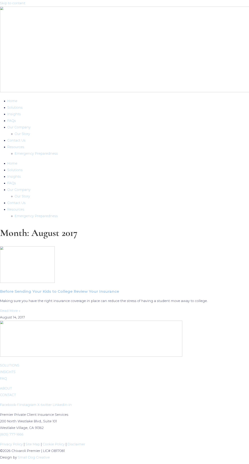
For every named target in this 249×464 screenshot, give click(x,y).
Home (12, 101)
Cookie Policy (54, 444)
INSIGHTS (7, 372)
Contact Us (16, 140)
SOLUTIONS (9, 365)
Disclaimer (76, 444)
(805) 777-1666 (12, 434)
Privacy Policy (11, 444)
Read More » (10, 311)
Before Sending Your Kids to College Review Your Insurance (59, 291)
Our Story (22, 134)
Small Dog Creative (34, 457)
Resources (15, 147)
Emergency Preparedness (36, 154)
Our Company (19, 127)
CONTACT (8, 395)
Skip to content (12, 3)
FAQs (11, 121)
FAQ (3, 379)
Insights (14, 114)
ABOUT (6, 388)
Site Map (33, 444)
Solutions (15, 108)
